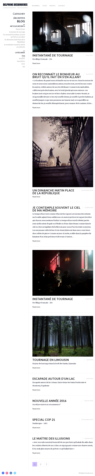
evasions (22, 58)
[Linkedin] (11, 473)
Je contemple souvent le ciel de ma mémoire (56, 209)
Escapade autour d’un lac (53, 378)
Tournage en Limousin (50, 359)
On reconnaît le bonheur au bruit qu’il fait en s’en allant (56, 76)
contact (61, 6)
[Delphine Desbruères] (15, 4)
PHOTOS (52, 6)
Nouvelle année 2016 (49, 400)
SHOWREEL (36, 6)
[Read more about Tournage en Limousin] (62, 336)
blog (23, 56)
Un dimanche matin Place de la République (53, 192)
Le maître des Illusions (51, 438)
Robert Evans (20, 29)
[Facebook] (3, 473)
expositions (21, 61)
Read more (36, 63)
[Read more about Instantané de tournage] (62, 32)
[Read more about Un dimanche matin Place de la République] (62, 152)
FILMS (45, 6)
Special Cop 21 (43, 419)
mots (23, 64)
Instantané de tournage (52, 55)
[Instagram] (7, 473)
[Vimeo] (15, 473)
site (23, 67)
